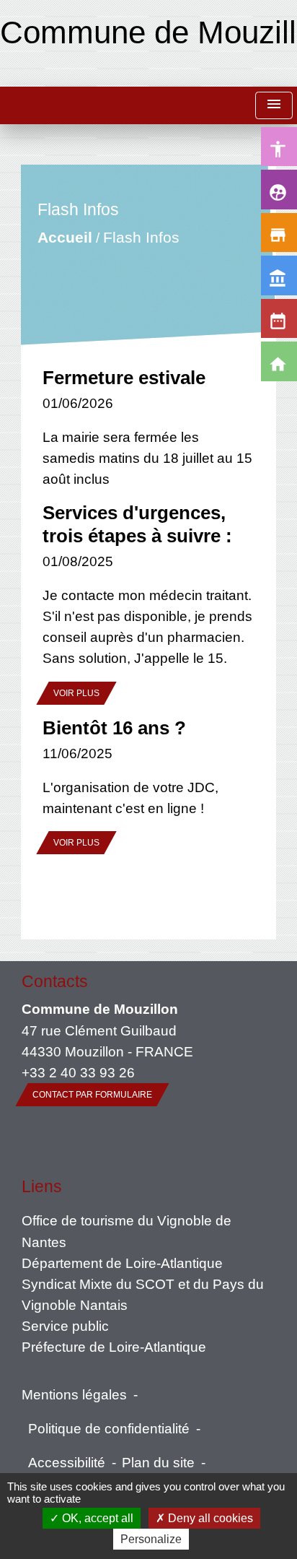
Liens (42, 1186)
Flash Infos (140, 237)
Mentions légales (74, 1394)
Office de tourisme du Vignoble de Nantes (126, 1230)
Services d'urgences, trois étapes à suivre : (137, 524)
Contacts (55, 981)
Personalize (151, 1539)
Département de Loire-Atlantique (122, 1263)
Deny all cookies (209, 1518)
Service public (65, 1326)
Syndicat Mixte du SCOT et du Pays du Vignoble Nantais (143, 1294)
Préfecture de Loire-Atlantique (114, 1347)
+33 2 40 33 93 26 (78, 1072)
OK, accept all (96, 1518)
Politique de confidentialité (109, 1428)
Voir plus (76, 693)
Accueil (64, 237)
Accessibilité (66, 1462)
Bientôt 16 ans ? (114, 728)
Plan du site (158, 1462)
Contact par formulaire (92, 1095)
